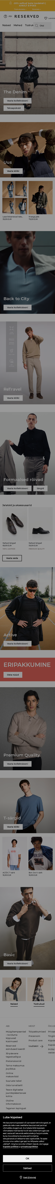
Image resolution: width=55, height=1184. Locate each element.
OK (27, 1158)
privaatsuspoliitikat (29, 1147)
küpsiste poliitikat (11, 1147)
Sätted (27, 1168)
